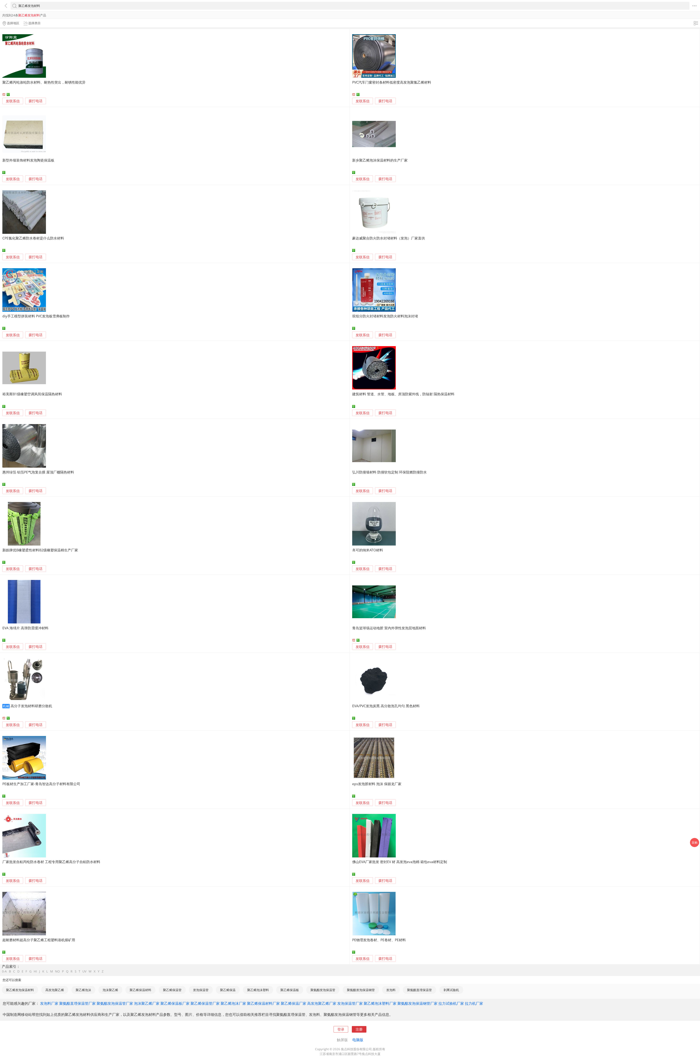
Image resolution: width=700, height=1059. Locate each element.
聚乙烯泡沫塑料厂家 (380, 1003)
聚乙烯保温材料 (140, 990)
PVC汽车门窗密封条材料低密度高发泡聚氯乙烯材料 (391, 82)
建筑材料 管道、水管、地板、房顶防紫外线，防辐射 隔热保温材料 (403, 394)
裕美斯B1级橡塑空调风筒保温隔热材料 (32, 394)
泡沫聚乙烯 (110, 990)
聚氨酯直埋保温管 (419, 990)
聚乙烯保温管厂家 (205, 1003)
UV (84, 971)
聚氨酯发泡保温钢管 (361, 990)
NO (57, 971)
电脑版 (357, 1039)
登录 (340, 1029)
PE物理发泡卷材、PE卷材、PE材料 (379, 940)
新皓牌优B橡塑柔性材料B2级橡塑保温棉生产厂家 (40, 550)
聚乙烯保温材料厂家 (263, 1003)
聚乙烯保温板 (289, 990)
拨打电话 (35, 101)
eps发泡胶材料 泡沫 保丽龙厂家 (376, 784)
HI (35, 971)
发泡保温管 (201, 990)
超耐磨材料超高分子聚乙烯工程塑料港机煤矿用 (38, 940)
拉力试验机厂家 (451, 1003)
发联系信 (13, 101)
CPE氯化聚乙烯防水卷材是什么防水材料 (33, 238)
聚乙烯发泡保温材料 (20, 990)
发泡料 (391, 990)
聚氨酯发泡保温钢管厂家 (417, 1003)
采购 (694, 842)
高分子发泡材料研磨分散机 (31, 706)
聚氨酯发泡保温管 (322, 990)
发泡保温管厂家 (350, 1003)
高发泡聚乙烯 (54, 990)
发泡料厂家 (49, 1003)
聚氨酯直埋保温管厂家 (77, 1003)
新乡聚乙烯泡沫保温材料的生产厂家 (380, 160)
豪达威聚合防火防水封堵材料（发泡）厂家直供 (388, 238)
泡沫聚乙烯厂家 (147, 1003)
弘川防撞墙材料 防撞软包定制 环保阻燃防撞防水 (389, 472)
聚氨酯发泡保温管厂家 (115, 1003)
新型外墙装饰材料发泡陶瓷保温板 (28, 160)
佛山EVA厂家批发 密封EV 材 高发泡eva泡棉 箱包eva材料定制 (399, 861)
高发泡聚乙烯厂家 (321, 1003)
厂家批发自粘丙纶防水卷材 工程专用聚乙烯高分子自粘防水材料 (51, 861)
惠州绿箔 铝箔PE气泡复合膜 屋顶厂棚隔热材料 (38, 472)
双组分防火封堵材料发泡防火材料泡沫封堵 (385, 316)
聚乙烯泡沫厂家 (233, 1003)
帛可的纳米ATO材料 (367, 550)
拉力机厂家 (474, 1003)
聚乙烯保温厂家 (293, 1003)
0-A (4, 971)
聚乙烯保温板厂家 (175, 1003)
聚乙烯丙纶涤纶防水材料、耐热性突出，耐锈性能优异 (43, 82)
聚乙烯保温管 (172, 990)
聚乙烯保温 (228, 990)
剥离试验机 (451, 990)
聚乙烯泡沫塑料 (258, 990)
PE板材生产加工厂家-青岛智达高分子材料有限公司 (41, 784)
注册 (359, 1029)
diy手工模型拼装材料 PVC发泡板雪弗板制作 (36, 316)
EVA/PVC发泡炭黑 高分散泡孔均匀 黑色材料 (386, 706)
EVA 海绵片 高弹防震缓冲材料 (25, 628)
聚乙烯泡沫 (83, 990)
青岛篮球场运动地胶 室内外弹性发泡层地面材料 (389, 628)
